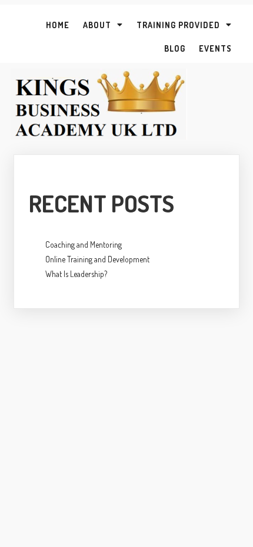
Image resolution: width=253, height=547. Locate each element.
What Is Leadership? (76, 274)
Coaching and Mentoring (83, 244)
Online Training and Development (97, 259)
